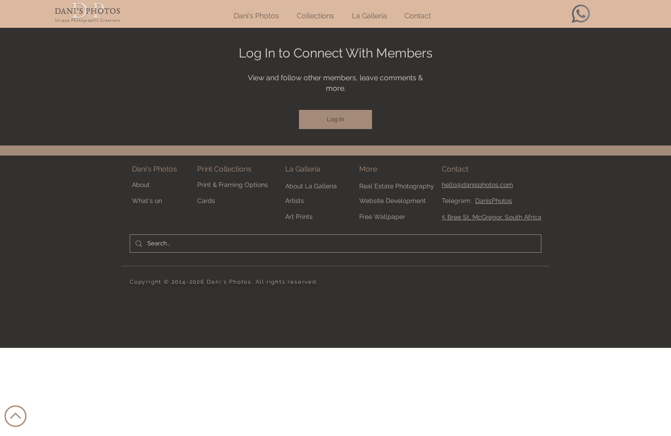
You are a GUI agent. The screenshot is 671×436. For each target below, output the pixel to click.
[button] (383, 169)
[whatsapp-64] (580, 14)
